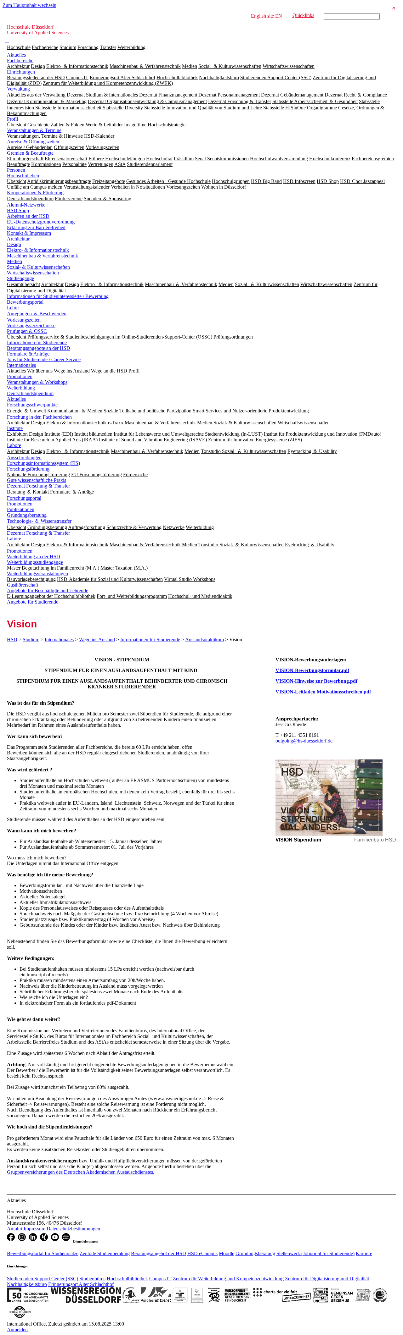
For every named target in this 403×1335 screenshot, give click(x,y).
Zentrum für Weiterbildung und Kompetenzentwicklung (228, 1278)
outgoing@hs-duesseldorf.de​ (303, 740)
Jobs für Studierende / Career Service (44, 359)
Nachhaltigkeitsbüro (27, 1284)
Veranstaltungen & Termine (34, 130)
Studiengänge (20, 278)
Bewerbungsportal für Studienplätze (42, 1253)
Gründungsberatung (27, 515)
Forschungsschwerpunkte (32, 404)
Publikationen (20, 509)
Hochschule (19, 47)
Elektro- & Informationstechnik (38, 250)
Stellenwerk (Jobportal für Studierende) (315, 1253)
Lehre (13, 307)
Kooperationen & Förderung (35, 192)
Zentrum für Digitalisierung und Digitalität (327, 1278)
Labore (14, 445)
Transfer (108, 47)
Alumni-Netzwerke (26, 204)
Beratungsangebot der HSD (158, 1253)
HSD (12, 639)
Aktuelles (16, 55)
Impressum (35, 1228)
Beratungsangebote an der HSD (38, 348)
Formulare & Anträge (28, 353)
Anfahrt (15, 1228)
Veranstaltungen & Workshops (37, 382)
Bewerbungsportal (25, 302)
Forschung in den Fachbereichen (39, 417)
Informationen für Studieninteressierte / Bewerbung (58, 296)
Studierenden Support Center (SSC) (42, 1278)
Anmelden (17, 1329)
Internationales (21, 365)
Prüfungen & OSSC (27, 331)
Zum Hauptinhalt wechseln (29, 5)
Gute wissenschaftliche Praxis (36, 480)
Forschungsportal (24, 498)
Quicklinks (303, 15)
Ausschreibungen (24, 457)
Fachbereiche (45, 47)
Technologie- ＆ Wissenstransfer (39, 521)
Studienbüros (92, 1278)
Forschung (88, 47)
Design (14, 244)
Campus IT (160, 1278)
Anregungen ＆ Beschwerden (36, 313)
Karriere (364, 1253)
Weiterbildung (131, 47)
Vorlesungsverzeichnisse (31, 325)
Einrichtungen (21, 71)
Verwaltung (18, 88)
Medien (14, 261)
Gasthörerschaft (22, 585)
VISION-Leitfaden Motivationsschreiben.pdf (323, 691)
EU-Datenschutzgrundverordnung (41, 221)
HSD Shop (18, 210)
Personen (16, 170)
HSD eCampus (202, 1253)
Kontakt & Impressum (29, 233)
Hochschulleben (23, 175)
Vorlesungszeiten (24, 320)
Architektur (18, 238)
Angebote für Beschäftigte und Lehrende (47, 590)
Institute (15, 428)
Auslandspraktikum (204, 639)
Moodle (226, 1253)
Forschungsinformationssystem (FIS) (43, 463)
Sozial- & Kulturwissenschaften (38, 267)
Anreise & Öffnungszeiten (33, 141)
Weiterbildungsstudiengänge (35, 562)
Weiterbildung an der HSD (33, 556)
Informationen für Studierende (37, 342)
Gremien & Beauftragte (30, 153)
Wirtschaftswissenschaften (33, 272)
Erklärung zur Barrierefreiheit (36, 227)
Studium (68, 47)
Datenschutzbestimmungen (73, 1228)
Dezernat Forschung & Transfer (38, 485)
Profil (12, 119)
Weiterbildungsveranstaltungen (37, 573)
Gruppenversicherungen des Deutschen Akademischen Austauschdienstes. (80, 1172)
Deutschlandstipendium (30, 393)
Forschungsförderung (28, 469)
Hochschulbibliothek (127, 1278)
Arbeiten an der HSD (28, 216)
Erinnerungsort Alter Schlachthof (81, 1284)
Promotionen (19, 376)
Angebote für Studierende (32, 601)
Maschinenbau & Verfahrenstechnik (42, 255)
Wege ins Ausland (97, 639)
